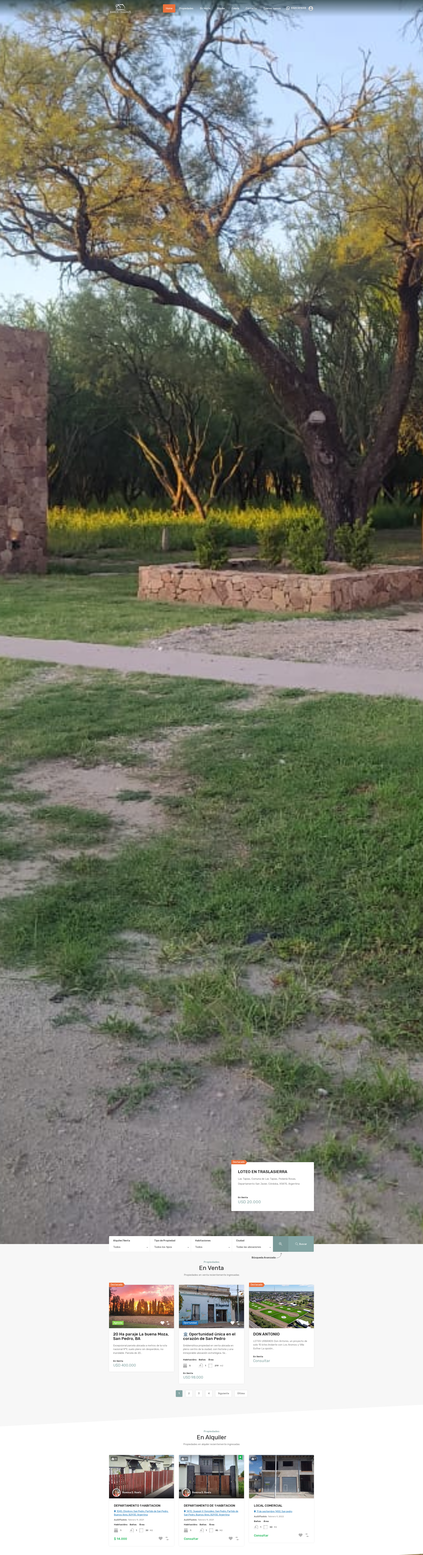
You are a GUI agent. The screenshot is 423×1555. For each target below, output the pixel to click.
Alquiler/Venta (121, 1240)
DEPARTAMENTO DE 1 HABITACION (209, 1505)
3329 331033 (298, 8)
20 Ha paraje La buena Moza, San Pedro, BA (141, 1336)
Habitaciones (203, 1240)
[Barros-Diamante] (120, 11)
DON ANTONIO (266, 1334)
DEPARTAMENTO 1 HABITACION (137, 1505)
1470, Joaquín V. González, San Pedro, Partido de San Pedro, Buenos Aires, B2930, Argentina (211, 1513)
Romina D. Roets (131, 1492)
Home (169, 8)
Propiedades (186, 8)
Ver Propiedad (141, 1319)
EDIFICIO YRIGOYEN (256, 1171)
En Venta (205, 8)
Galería (235, 8)
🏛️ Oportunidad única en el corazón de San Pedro (209, 1336)
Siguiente (223, 1393)
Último (241, 1393)
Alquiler (221, 8)
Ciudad (240, 1240)
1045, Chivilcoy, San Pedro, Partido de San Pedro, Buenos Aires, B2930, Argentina (141, 1513)
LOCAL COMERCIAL (268, 1505)
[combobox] (129, 1248)
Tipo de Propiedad (164, 1240)
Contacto (251, 8)
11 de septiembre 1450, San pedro (274, 1511)
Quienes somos (272, 8)
